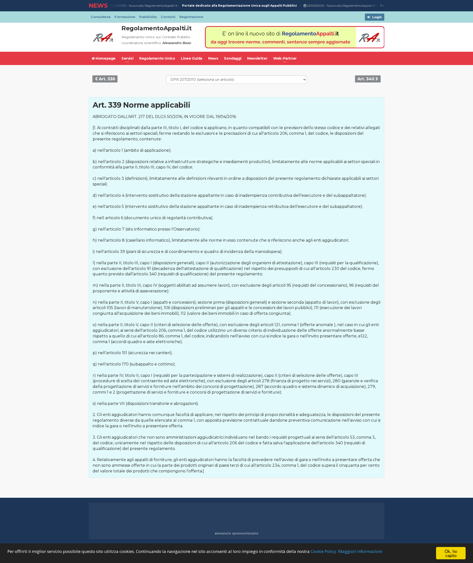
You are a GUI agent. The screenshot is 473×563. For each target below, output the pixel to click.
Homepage (105, 58)
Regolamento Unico (157, 58)
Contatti (168, 17)
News (213, 58)
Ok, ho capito (451, 553)
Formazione (125, 17)
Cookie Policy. (324, 551)
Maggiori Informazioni (360, 551)
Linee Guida (191, 58)
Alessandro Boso (176, 43)
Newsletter (257, 58)
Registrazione (191, 17)
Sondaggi (232, 58)
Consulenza (101, 17)
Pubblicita (148, 17)
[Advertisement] (236, 517)
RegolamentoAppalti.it (156, 28)
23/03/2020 (117, 5)
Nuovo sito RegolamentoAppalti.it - (213, 5)
